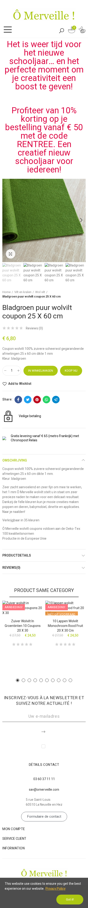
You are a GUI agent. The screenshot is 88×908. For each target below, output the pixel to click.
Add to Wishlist (19, 384)
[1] (44, 730)
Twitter (27, 399)
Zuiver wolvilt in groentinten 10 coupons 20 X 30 (23, 626)
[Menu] (7, 29)
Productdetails (16, 555)
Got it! (70, 899)
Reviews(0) (11, 567)
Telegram (56, 399)
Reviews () (34, 328)
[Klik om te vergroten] (10, 254)
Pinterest (37, 399)
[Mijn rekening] (82, 30)
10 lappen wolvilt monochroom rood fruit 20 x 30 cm (65, 626)
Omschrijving (14, 460)
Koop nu (71, 370)
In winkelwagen (40, 370)
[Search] (61, 30)
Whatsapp (46, 399)
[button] (7, 220)
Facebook (18, 399)
